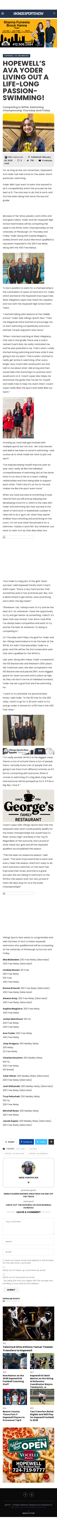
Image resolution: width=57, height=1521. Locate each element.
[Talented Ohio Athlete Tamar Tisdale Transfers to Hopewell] (28, 1323)
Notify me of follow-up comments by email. (24, 1270)
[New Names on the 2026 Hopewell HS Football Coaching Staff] (15, 1361)
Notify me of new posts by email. (19, 1277)
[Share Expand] (51, 1142)
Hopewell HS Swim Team (14, 1153)
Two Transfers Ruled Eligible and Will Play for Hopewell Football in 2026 (42, 1416)
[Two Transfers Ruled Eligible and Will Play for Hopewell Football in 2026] (42, 1397)
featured (33, 1149)
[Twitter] (31, 1494)
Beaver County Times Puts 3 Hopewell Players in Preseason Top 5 (14, 1416)
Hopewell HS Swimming (16, 56)
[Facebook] (25, 1494)
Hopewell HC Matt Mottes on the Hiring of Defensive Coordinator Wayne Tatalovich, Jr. (41, 1381)
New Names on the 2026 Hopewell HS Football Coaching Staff (13, 1380)
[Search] (54, 13)
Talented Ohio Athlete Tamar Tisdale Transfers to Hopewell (28, 1348)
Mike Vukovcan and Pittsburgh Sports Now (28, 1507)
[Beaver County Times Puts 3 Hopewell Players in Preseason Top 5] (15, 1397)
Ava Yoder (20, 1149)
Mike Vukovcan (16, 157)
